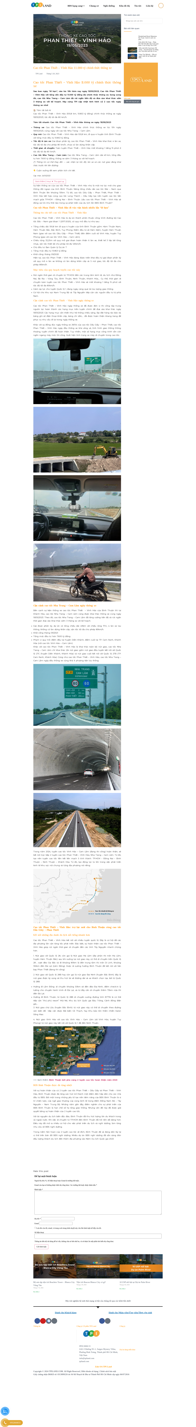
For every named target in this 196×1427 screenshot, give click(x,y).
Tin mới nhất (38, 1333)
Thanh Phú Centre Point (129, 1357)
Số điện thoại (39, 1232)
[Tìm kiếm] (160, 21)
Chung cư (94, 6)
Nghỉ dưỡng (109, 6)
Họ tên (37, 1219)
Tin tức (137, 6)
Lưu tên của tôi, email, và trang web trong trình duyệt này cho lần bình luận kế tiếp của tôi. (68, 1228)
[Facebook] (37, 1321)
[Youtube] (43, 1321)
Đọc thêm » (36, 1292)
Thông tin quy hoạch (41, 1340)
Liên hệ (149, 6)
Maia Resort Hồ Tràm (129, 1362)
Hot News (37, 1343)
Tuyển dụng (124, 1343)
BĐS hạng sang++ (76, 6)
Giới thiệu (124, 1333)
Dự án (122, 1337)
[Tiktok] (54, 1321)
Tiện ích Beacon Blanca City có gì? (91, 1282)
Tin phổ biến (38, 1337)
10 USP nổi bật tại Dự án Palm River (135, 1282)
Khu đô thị (124, 6)
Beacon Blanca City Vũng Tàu (132, 1366)
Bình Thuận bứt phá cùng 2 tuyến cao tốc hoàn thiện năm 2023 (83, 1080)
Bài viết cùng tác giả (132, 101)
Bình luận (38, 1189)
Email (36, 1223)
